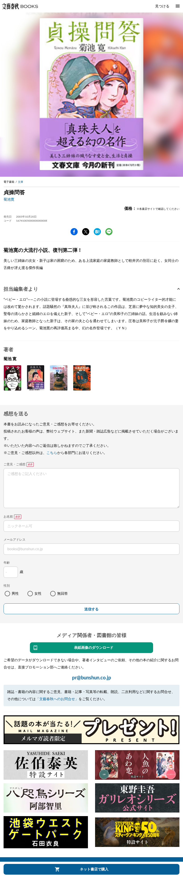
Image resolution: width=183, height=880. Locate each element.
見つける (162, 6)
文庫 (20, 182)
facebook (74, 231)
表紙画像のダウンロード (93, 647)
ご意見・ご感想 (14, 464)
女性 (38, 593)
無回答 (62, 593)
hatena (97, 231)
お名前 (8, 516)
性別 (7, 585)
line (108, 231)
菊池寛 (9, 199)
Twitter (85, 231)
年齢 (7, 562)
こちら (51, 453)
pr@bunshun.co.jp (91, 677)
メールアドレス (14, 539)
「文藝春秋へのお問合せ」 (57, 699)
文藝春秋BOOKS (20, 6)
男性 (15, 593)
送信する (91, 609)
